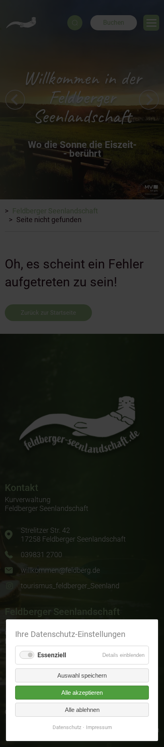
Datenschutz (67, 727)
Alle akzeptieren (82, 692)
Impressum (99, 727)
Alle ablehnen (82, 709)
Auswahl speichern (82, 675)
